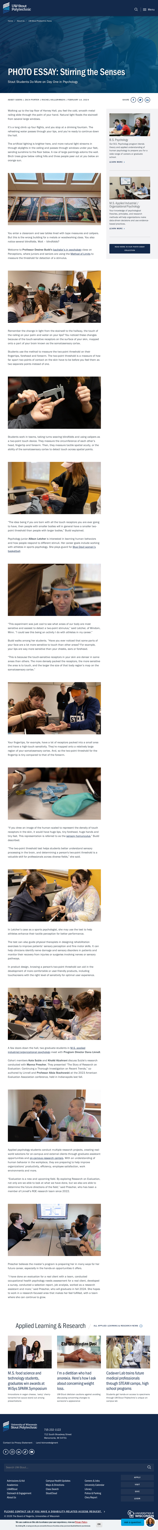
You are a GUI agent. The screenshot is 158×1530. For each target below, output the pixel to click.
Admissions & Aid (16, 1480)
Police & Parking (93, 1493)
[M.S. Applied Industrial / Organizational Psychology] (129, 188)
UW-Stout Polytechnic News (40, 21)
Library (88, 1489)
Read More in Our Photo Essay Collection (130, 248)
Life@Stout (12, 1489)
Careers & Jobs (92, 1480)
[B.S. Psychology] (129, 124)
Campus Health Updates (58, 1480)
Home (10, 21)
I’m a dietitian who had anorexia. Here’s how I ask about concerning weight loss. (76, 1381)
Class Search (52, 1489)
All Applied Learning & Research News (116, 1326)
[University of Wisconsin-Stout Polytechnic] (20, 1427)
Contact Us (9, 1442)
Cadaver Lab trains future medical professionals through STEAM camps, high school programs (127, 1381)
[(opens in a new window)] (133, 100)
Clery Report (91, 1497)
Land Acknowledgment (46, 1442)
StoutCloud (51, 1493)
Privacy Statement (24, 1442)
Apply (137, 1477)
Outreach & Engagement (19, 1493)
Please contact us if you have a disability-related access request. (53, 1511)
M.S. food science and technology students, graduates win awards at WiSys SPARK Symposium (27, 1381)
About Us (21, 21)
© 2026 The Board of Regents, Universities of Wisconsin (32, 1516)
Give (137, 1491)
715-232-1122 (52, 1429)
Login (137, 1499)
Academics (12, 1485)
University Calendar (94, 1485)
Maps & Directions (55, 1485)
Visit (137, 1484)
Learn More (116, 162)
